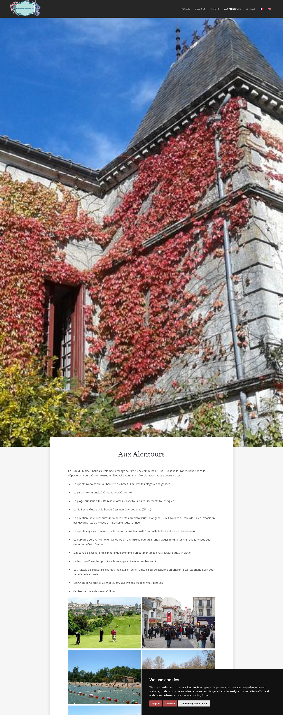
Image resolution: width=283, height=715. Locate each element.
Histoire (214, 8)
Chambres (200, 8)
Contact (250, 8)
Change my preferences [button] (194, 703)
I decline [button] (170, 703)
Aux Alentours (232, 8)
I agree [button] (156, 703)
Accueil (186, 8)
